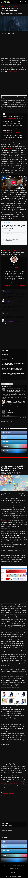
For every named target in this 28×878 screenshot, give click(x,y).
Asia (5, 252)
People (2, 384)
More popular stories (7, 379)
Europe (8, 252)
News (2, 6)
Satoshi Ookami (10, 410)
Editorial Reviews (9, 231)
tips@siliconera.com (17, 876)
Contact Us (12, 867)
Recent (6, 384)
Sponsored (8, 464)
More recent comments (7, 421)
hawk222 (8, 401)
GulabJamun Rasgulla (12, 388)
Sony (20, 254)
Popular (11, 384)
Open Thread (12, 865)
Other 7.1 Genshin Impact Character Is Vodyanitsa (12, 406)
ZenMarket (22, 550)
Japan (23, 252)
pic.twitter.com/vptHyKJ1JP (11, 132)
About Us (5, 867)
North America (5, 254)
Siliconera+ (20, 865)
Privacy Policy (14, 869)
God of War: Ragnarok (16, 252)
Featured (3, 464)
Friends (6, 236)
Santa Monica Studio (13, 254)
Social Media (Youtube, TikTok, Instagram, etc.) (12, 240)
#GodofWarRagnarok (9, 118)
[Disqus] (14, 307)
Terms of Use (21, 867)
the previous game (9, 148)
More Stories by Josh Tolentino (14, 285)
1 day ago (8, 415)
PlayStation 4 (7, 6)
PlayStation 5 (14, 6)
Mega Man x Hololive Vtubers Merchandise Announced (13, 397)
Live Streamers (8, 233)
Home (5, 865)
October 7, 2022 (7, 139)
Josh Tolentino (9, 13)
